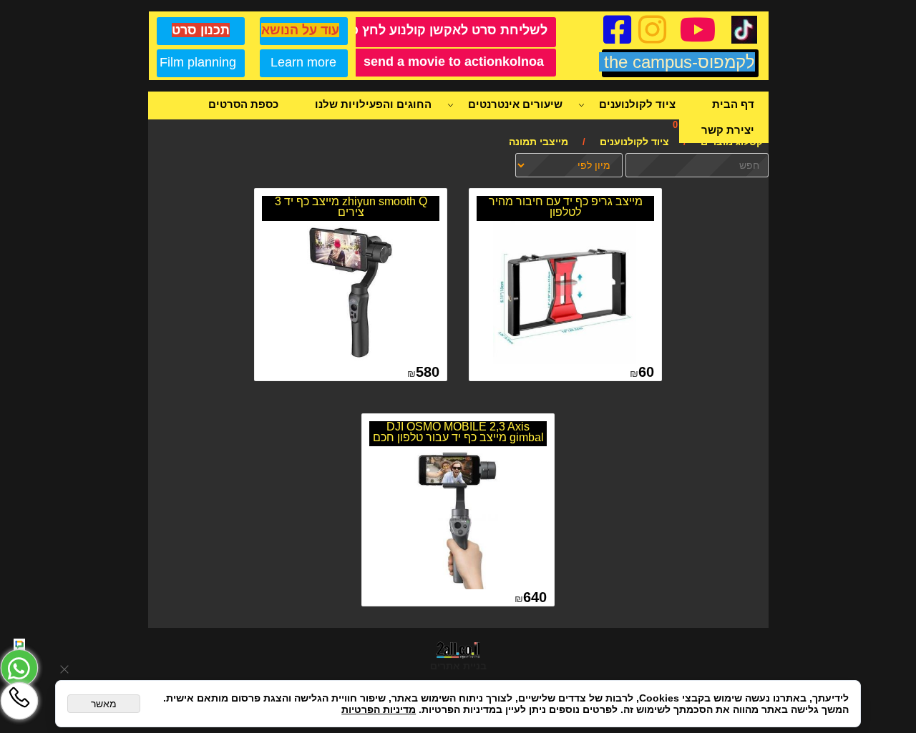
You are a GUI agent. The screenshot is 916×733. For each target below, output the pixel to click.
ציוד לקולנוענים (637, 104)
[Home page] (19, 644)
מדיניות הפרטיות (378, 709)
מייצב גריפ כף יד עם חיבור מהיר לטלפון (566, 206)
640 (535, 597)
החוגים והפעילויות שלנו (373, 104)
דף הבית (733, 104)
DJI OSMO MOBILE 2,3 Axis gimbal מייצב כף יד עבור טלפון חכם (458, 431)
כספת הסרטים (243, 104)
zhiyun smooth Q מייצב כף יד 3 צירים (351, 206)
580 (427, 372)
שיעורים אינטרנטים (515, 104)
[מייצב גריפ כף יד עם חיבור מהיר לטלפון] (564, 360)
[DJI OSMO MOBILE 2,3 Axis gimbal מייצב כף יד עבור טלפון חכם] (457, 585)
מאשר (104, 703)
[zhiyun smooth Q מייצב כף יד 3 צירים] (350, 360)
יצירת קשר (727, 130)
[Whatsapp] (19, 668)
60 (646, 372)
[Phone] (19, 701)
